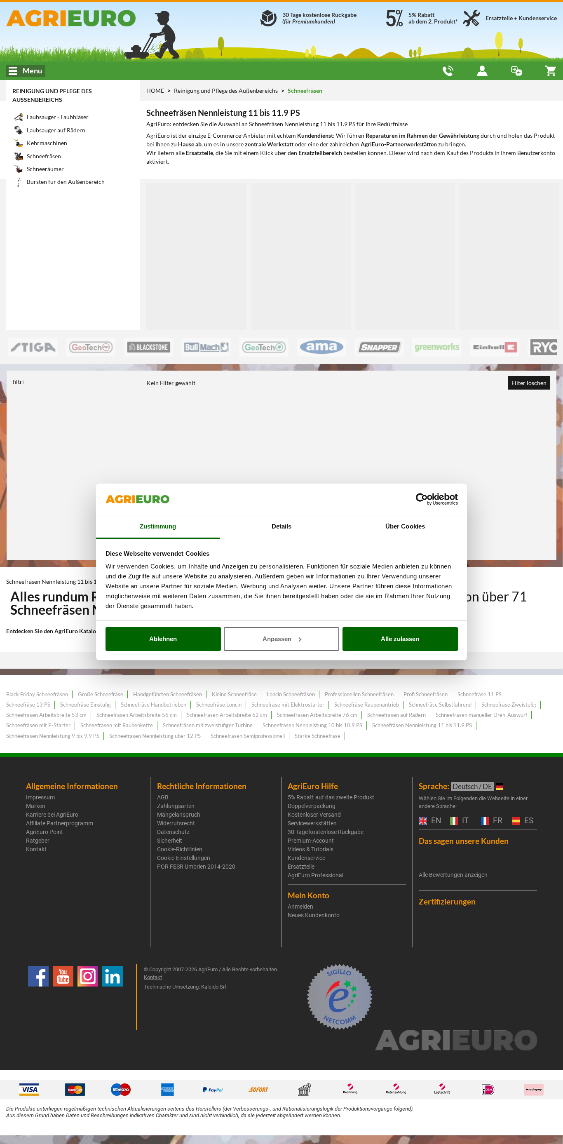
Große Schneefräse (100, 694)
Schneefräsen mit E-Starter (38, 725)
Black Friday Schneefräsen (37, 694)
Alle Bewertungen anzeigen (453, 875)
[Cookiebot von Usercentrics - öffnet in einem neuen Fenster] (422, 499)
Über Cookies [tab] (405, 526)
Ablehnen (163, 638)
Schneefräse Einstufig (85, 704)
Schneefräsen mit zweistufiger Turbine (208, 725)
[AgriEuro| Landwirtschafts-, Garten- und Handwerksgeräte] (93, 18)
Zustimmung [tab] (158, 526)
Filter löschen (529, 382)
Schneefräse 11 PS (479, 694)
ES (527, 821)
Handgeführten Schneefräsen (167, 694)
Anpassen (277, 638)
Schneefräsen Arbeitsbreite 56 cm (136, 715)
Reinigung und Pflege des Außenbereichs (226, 90)
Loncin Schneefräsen (291, 694)
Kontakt (36, 849)
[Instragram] (87, 997)
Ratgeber (37, 840)
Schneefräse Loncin (219, 704)
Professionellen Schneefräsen (359, 694)
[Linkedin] (112, 997)
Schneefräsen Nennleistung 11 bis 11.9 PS (422, 725)
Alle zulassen (400, 638)
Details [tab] (282, 526)
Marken (35, 806)
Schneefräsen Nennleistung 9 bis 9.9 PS (52, 736)
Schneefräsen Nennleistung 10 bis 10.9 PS (312, 725)
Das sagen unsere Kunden (464, 841)
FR (496, 821)
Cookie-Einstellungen (183, 858)
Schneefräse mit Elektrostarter (287, 704)
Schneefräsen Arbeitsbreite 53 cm (46, 715)
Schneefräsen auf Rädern (396, 715)
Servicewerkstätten (312, 823)
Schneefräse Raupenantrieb (366, 704)
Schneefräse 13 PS (28, 704)
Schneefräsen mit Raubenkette (116, 725)
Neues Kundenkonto (314, 915)
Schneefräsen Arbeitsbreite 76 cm (317, 715)
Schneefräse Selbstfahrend (440, 704)
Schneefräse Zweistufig (508, 704)
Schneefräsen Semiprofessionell (248, 736)
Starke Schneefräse (317, 736)
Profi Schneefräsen (425, 694)
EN (435, 821)
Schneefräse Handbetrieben (153, 704)
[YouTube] (63, 997)
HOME (155, 90)
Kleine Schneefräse (234, 694)
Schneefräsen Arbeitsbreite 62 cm (227, 715)
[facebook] (38, 997)
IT (464, 821)
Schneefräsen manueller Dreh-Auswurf (481, 715)
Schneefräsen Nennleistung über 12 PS (155, 736)
